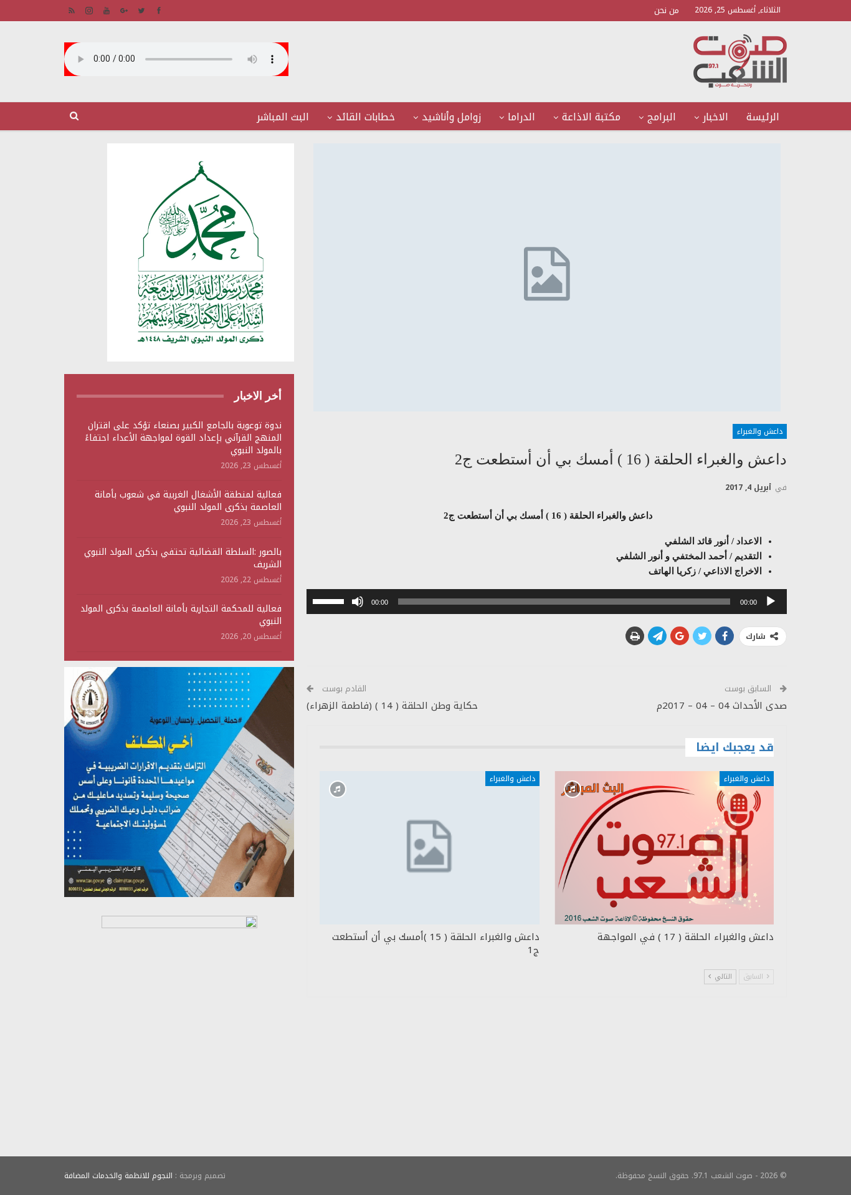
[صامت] (357, 601)
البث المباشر (283, 117)
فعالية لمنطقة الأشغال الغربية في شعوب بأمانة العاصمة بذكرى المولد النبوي (188, 501)
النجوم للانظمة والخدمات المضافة (118, 1176)
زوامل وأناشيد (451, 117)
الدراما (521, 117)
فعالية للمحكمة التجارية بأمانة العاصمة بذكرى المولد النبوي (181, 615)
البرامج (661, 117)
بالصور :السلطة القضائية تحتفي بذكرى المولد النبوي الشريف (183, 558)
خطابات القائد (365, 117)
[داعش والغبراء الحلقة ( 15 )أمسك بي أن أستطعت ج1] (429, 848)
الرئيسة (762, 117)
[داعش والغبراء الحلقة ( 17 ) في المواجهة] (664, 848)
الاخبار (715, 117)
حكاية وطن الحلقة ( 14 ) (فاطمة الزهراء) (392, 705)
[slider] (330, 600)
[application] (547, 601)
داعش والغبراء (759, 431)
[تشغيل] (770, 601)
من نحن (666, 10)
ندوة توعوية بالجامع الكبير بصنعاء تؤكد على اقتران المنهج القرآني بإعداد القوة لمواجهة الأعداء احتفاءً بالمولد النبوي (183, 438)
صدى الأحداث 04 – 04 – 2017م (722, 705)
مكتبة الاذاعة (591, 117)
